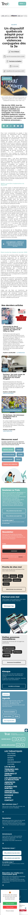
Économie (11, 755)
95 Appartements (8, 648)
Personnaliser (10, 911)
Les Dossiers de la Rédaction (12, 779)
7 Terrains (6, 655)
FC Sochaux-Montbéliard (10, 410)
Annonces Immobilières (11, 792)
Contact (8, 800)
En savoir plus (5, 523)
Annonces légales (9, 783)
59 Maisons (17, 652)
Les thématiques (13, 751)
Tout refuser (10, 907)
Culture (5, 322)
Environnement (14, 762)
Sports (19, 410)
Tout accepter (10, 903)
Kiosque (8, 795)
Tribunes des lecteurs (11, 770)
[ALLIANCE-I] (14, 19)
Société (14, 24)
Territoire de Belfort (15, 61)
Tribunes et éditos (10, 774)
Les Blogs (9, 767)
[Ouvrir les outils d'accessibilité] (26, 730)
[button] (3, 126)
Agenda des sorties (10, 787)
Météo (7, 798)
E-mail (4, 543)
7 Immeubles (7, 652)
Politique (11, 753)
